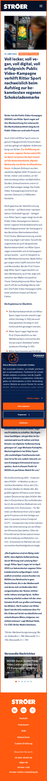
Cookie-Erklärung (23, 743)
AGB (23, 730)
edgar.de (23, 762)
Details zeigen (33, 398)
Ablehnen (23, 423)
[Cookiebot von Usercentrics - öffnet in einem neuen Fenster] (33, 356)
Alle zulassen (23, 406)
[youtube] (24, 710)
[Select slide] (16, 681)
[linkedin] (15, 710)
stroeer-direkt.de (23, 757)
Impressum (23, 724)
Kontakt (23, 718)
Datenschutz (23, 737)
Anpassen (22, 414)
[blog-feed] (33, 710)
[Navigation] (40, 6)
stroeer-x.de (23, 767)
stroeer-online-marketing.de (23, 772)
